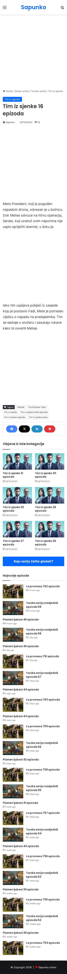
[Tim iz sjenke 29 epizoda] (17, 495)
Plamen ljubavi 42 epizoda (21, 759)
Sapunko (10, 122)
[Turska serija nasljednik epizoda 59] (13, 608)
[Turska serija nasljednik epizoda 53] (13, 878)
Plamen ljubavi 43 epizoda (21, 716)
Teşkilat (20, 407)
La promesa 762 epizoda (43, 586)
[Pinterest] (49, 428)
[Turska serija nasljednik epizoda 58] (13, 635)
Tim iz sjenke (55, 91)
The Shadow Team (37, 407)
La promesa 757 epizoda (43, 813)
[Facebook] (11, 428)
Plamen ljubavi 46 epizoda (21, 619)
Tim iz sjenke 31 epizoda (13, 475)
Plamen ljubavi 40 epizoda (21, 846)
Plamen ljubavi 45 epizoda (21, 646)
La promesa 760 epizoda (43, 699)
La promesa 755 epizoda (43, 899)
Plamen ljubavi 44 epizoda (21, 689)
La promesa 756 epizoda (43, 856)
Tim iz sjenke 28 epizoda (45, 509)
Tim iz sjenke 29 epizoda (13, 509)
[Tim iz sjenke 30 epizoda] (49, 461)
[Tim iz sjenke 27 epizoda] (17, 529)
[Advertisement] (33, 51)
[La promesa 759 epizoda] (13, 731)
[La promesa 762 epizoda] (13, 591)
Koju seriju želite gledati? (33, 561)
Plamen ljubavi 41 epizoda (20, 803)
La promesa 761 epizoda (42, 656)
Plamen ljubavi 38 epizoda (21, 933)
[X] (24, 428)
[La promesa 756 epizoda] (13, 861)
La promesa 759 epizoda (43, 726)
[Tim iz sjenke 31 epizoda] (17, 461)
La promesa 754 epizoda (43, 943)
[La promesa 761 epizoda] (13, 661)
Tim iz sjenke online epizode (34, 412)
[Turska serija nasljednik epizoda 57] (13, 678)
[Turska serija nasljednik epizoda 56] (13, 748)
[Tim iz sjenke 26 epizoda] (49, 529)
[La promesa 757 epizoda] (13, 818)
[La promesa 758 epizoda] (13, 775)
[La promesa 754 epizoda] (13, 948)
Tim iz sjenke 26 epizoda (45, 542)
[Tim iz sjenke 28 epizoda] (49, 495)
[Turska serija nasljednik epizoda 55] (13, 791)
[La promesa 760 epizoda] (13, 705)
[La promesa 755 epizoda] (13, 905)
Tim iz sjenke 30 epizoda (45, 475)
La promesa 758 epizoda (43, 769)
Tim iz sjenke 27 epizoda (13, 542)
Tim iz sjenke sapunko (14, 417)
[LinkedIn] (37, 428)
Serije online (22, 91)
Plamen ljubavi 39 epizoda (21, 889)
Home (9, 91)
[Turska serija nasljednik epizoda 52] (13, 921)
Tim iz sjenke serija (38, 417)
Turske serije (38, 91)
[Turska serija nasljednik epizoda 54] (13, 835)
